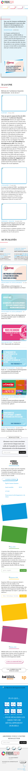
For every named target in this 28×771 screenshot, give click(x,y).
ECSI (20, 487)
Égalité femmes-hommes (11, 483)
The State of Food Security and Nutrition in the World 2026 (11, 255)
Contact (22, 761)
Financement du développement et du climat (15, 495)
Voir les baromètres (14, 661)
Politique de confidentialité (10, 761)
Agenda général (11, 479)
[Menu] (26, 2)
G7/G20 (7, 491)
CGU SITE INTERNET (13, 757)
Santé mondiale (9, 487)
